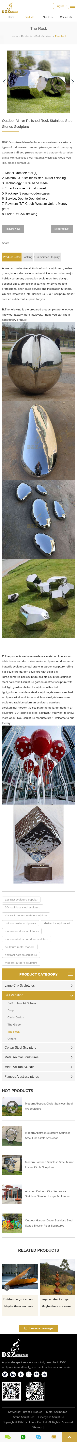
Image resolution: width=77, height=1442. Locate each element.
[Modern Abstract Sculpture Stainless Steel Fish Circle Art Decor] (12, 1136)
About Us (48, 17)
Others (12, 1038)
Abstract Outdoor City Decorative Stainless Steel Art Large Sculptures (47, 1194)
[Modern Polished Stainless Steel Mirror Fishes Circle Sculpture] (12, 1165)
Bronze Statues (32, 1411)
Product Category (38, 974)
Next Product (61, 228)
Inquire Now (13, 228)
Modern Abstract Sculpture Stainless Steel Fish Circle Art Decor (47, 1135)
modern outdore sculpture (21, 962)
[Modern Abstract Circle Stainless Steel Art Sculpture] (12, 1106)
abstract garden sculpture (21, 954)
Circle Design (16, 1017)
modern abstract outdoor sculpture (26, 939)
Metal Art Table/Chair (19, 1067)
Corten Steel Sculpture (20, 1047)
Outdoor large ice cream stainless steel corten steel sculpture (20, 1299)
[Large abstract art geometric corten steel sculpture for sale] (58, 1277)
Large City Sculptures (20, 985)
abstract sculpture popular (21, 899)
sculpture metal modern (20, 946)
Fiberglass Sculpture (51, 1416)
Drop (11, 1010)
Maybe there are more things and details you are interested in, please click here (20, 1306)
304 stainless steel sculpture (22, 907)
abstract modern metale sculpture (26, 915)
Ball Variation (43, 36)
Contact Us (66, 17)
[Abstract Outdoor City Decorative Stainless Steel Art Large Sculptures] (12, 1194)
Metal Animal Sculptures (21, 1057)
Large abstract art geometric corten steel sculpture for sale (58, 1299)
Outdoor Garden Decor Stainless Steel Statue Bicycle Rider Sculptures (49, 1223)
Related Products (38, 1250)
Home (11, 17)
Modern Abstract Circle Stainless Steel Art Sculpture (49, 1106)
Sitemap (37, 1427)
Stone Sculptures (23, 1416)
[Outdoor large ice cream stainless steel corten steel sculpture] (20, 1277)
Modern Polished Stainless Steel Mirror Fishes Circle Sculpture (49, 1164)
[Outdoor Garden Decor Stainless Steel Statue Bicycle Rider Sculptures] (12, 1223)
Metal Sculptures (56, 1411)
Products (29, 17)
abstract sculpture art (57, 923)
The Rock (61, 36)
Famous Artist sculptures (22, 1076)
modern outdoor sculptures (22, 931)
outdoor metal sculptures (20, 923)
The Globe (14, 1024)
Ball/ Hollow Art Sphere (22, 1003)
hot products (17, 1091)
